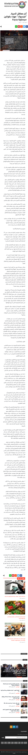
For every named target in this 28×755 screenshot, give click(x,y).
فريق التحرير (24, 675)
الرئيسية (25, 742)
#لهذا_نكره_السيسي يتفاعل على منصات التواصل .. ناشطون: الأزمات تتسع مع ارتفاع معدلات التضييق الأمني (14, 671)
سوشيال (15, 742)
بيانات (5, 742)
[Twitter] (14, 727)
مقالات (9, 742)
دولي (12, 742)
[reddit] (21, 26)
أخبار (19, 22)
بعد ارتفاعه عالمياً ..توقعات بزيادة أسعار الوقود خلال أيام (15, 596)
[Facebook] (17, 727)
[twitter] (24, 26)
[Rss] (11, 727)
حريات (2, 742)
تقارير (19, 742)
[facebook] (27, 26)
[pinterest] (19, 26)
